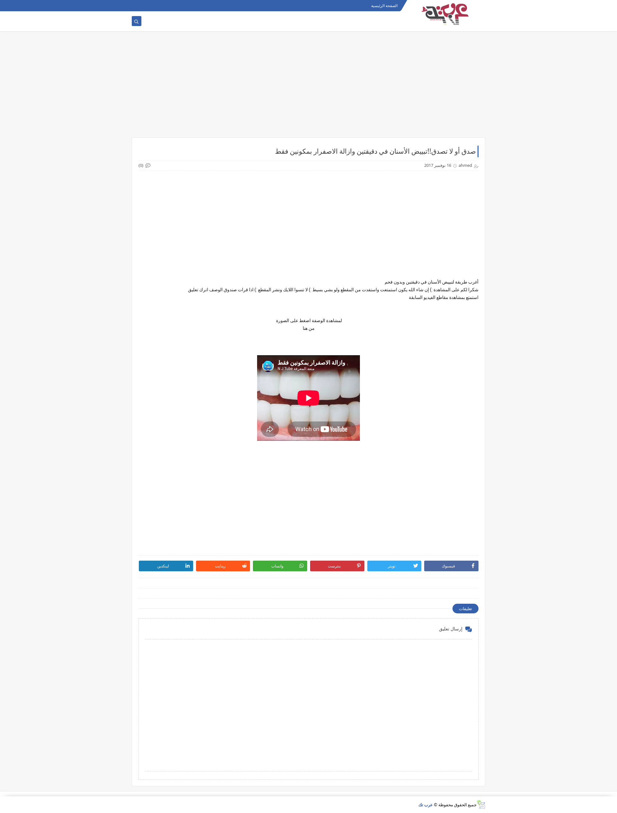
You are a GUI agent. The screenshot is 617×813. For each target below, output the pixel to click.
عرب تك (425, 805)
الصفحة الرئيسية (384, 5)
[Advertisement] (308, 87)
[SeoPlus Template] (481, 804)
